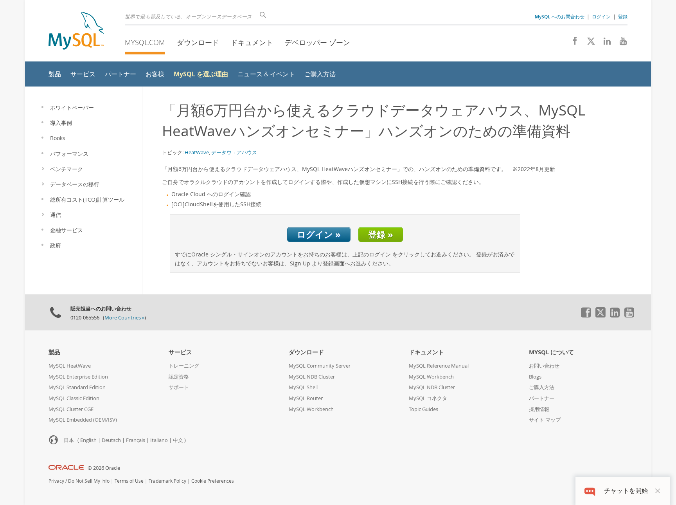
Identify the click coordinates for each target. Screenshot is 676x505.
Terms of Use (129, 481)
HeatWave (197, 152)
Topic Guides (423, 409)
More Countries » (124, 317)
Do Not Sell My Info (89, 481)
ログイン (601, 16)
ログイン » (319, 234)
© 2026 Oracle (104, 468)
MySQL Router (306, 398)
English (88, 440)
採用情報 (539, 409)
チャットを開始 (626, 490)
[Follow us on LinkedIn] (604, 43)
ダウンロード (198, 42)
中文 (178, 440)
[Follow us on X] (588, 43)
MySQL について (551, 352)
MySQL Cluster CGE (71, 409)
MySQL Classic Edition (74, 398)
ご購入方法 (541, 387)
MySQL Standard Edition (77, 387)
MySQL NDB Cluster (312, 376)
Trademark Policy (167, 481)
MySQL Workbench (311, 409)
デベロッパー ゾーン (317, 42)
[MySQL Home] (76, 31)
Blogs (535, 376)
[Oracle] (66, 468)
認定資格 (179, 376)
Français (135, 440)
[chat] (589, 490)
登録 (622, 16)
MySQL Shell (303, 387)
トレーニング (184, 366)
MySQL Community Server (320, 366)
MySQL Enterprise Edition (78, 376)
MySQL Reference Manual (439, 366)
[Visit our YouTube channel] (620, 43)
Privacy (56, 481)
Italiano (159, 440)
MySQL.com (145, 42)
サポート (179, 387)
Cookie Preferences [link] (212, 481)
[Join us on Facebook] (572, 43)
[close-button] (657, 491)
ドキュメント (252, 42)
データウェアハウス (234, 152)
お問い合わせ (544, 366)
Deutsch (111, 440)
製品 (54, 352)
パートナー (541, 398)
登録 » (380, 234)
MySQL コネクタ (428, 398)
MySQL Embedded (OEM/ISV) (83, 420)
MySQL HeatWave (70, 366)
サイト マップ (545, 420)
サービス (180, 352)
